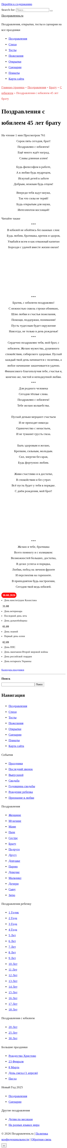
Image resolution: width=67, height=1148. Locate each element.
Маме (12, 826)
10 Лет (13, 964)
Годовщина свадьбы (22, 786)
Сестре (13, 838)
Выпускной (16, 775)
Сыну (12, 889)
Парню (13, 866)
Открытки (15, 61)
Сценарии (15, 67)
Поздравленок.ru (12, 15)
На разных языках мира (24, 1125)
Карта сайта (16, 78)
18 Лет (13, 1009)
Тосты (12, 50)
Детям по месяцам (21, 1119)
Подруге (14, 849)
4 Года (13, 929)
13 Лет (13, 981)
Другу (13, 855)
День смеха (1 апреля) (23, 1073)
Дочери (14, 883)
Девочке (14, 872)
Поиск (5, 678)
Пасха (13, 1078)
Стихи (13, 44)
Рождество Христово (22, 1056)
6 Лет (12, 941)
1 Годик (14, 912)
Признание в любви (21, 797)
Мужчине (15, 821)
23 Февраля (16, 1061)
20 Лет (13, 1027)
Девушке (14, 861)
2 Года (13, 918)
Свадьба (14, 780)
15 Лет (13, 992)
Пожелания (16, 55)
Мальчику (15, 878)
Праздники (16, 763)
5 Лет (12, 935)
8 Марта (14, 1067)
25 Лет (13, 1032)
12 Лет (13, 975)
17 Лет (13, 1004)
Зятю (12, 895)
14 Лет (13, 986)
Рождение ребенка (21, 792)
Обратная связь (41, 1139)
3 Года (13, 924)
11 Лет (13, 969)
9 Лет (12, 958)
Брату (12, 843)
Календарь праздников (12, 669)
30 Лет (13, 1038)
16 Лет (13, 998)
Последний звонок (21, 769)
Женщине (15, 815)
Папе (12, 832)
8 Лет (12, 952)
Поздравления (18, 38)
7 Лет (12, 946)
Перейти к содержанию (16, 4)
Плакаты (14, 73)
